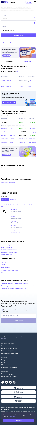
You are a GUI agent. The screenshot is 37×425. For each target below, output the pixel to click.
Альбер (13, 225)
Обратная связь (6, 365)
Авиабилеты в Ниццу (7, 128)
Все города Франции (9, 43)
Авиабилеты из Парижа (8, 182)
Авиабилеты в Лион (7, 142)
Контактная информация (9, 367)
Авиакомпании (5, 267)
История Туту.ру (6, 360)
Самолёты (4, 264)
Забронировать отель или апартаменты (13, 273)
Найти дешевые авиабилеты (9, 270)
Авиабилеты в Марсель (8, 135)
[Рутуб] (14, 381)
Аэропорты (4, 262)
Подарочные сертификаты (9, 353)
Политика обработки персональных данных (14, 407)
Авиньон (14, 209)
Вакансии (4, 362)
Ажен (13, 216)
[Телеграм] (2, 381)
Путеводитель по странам (9, 348)
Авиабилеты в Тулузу (7, 139)
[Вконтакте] (6, 381)
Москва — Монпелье (6, 80)
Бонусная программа (7, 351)
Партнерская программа (9, 376)
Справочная (5, 346)
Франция (17, 336)
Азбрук (13, 221)
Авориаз (13, 214)
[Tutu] (4, 2)
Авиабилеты (4, 336)
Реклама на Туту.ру (7, 374)
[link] (6, 55)
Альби (13, 230)
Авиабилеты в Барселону (8, 132)
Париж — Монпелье (6, 86)
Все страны (12, 336)
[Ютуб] (10, 381)
